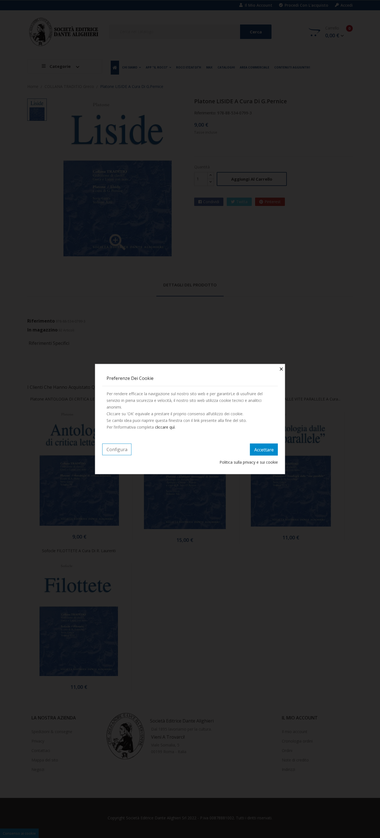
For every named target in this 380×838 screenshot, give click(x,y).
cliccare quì (165, 426)
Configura (117, 449)
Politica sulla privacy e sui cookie (248, 462)
